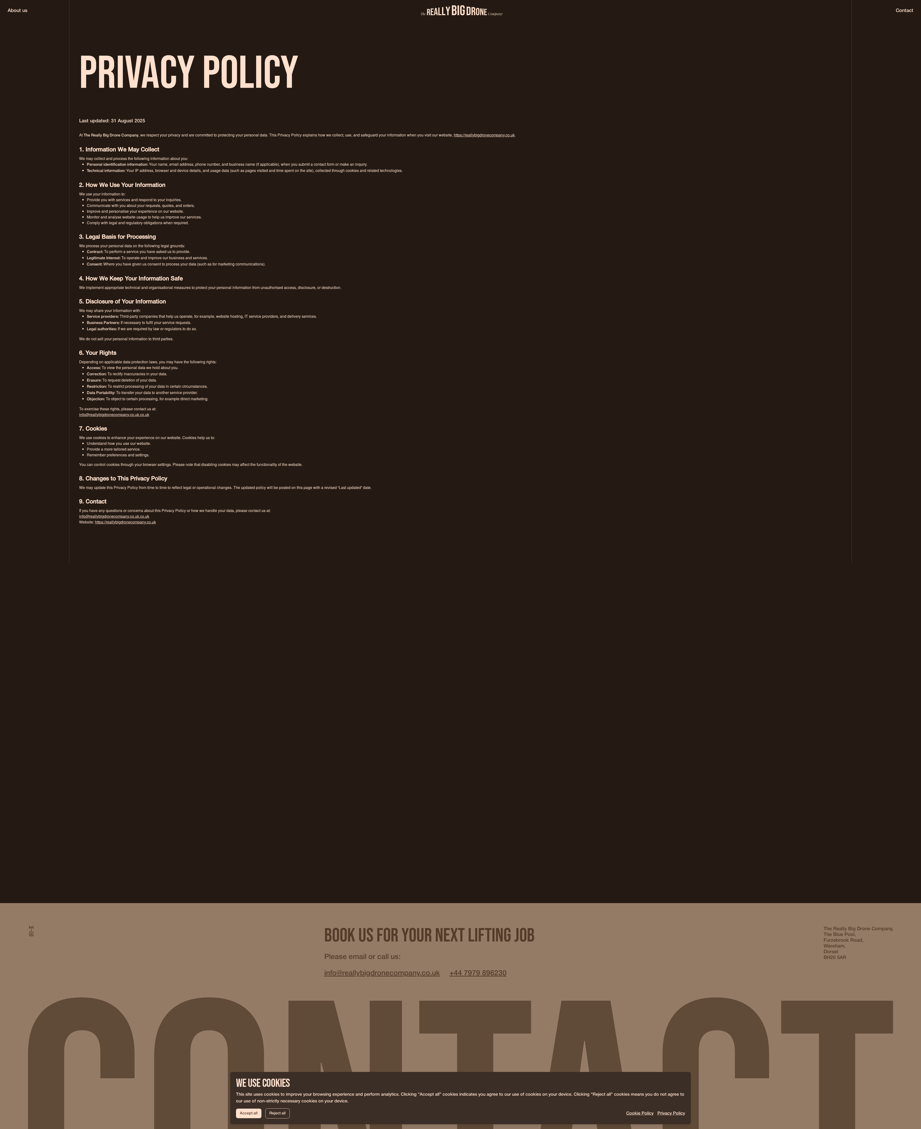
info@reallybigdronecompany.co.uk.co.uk (114, 414)
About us (17, 11)
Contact (904, 11)
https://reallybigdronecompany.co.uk (484, 135)
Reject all (277, 1113)
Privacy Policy (671, 1113)
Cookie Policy (640, 1113)
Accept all (249, 1113)
